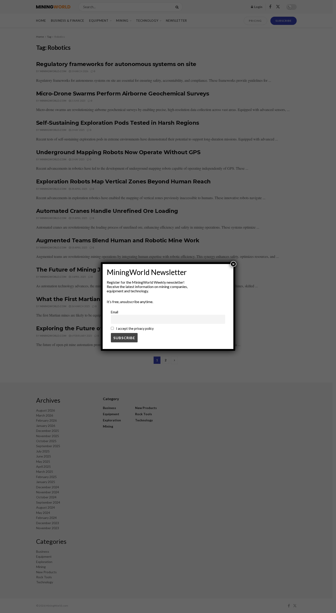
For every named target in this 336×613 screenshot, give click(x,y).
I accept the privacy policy (134, 328)
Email (114, 312)
